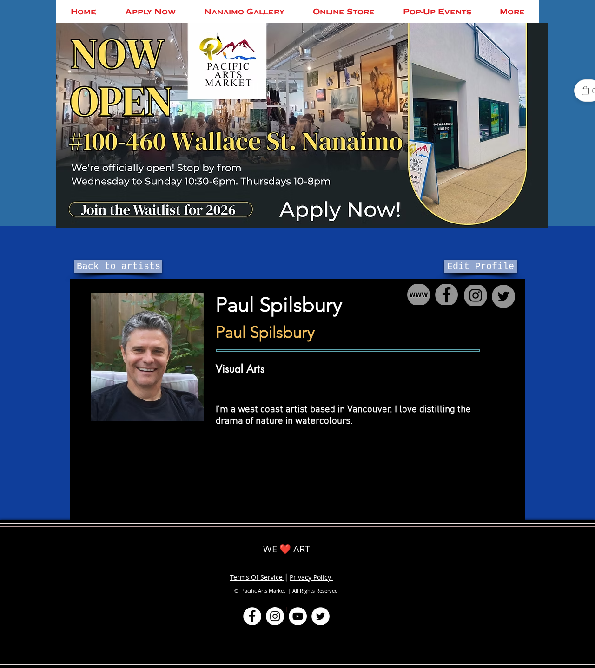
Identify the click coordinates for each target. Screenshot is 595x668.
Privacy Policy (311, 577)
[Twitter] (320, 616)
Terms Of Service (257, 577)
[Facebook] (252, 616)
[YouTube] (298, 616)
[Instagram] (275, 616)
